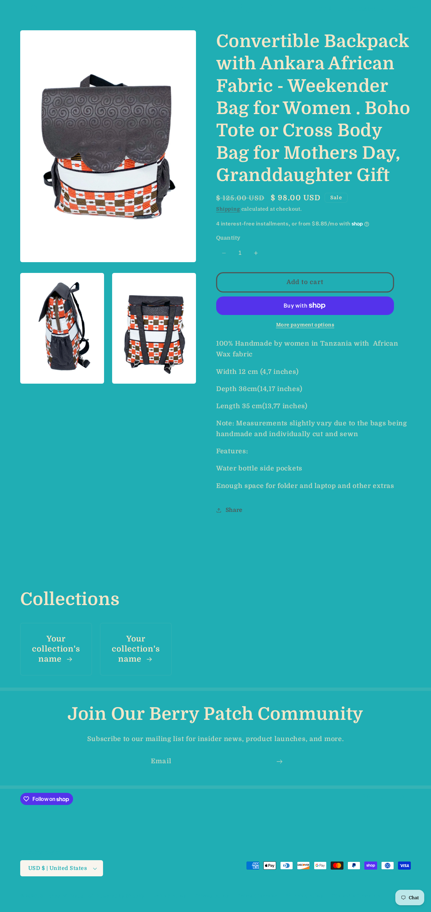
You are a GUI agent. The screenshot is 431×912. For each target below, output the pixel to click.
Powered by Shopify (120, 896)
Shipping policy (305, 895)
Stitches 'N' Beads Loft (67, 896)
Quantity (228, 238)
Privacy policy (212, 895)
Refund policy (170, 895)
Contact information (356, 895)
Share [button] (234, 510)
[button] (17, 9)
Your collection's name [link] (56, 649)
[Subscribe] (279, 761)
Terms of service (257, 895)
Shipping (228, 209)
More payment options (305, 324)
